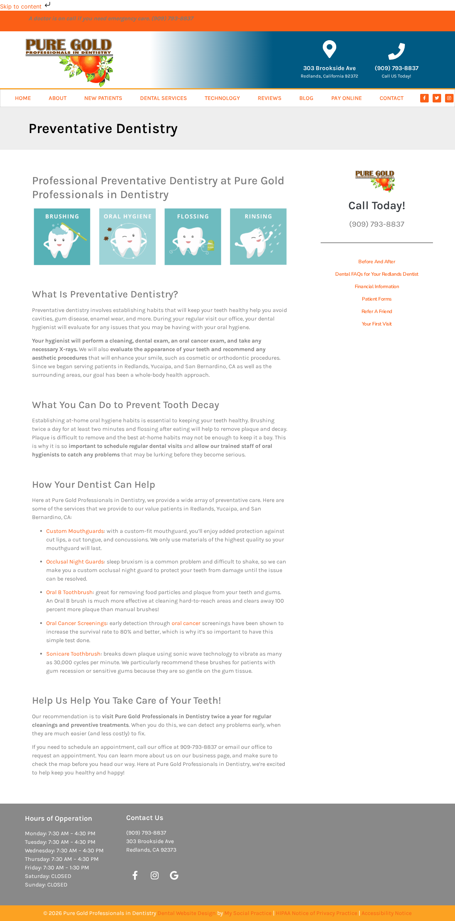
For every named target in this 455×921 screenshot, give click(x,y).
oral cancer (186, 623)
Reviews (270, 98)
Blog (306, 98)
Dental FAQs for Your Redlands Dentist (376, 274)
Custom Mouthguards (75, 531)
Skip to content (21, 6)
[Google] (174, 875)
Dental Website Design (186, 913)
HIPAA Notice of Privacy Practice (316, 913)
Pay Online (346, 98)
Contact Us (145, 818)
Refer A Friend (377, 311)
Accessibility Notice (387, 913)
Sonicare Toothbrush (73, 653)
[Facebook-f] (424, 98)
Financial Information (377, 286)
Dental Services (163, 98)
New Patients (103, 98)
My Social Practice (248, 913)
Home (23, 98)
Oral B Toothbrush (69, 592)
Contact (391, 98)
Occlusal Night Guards (75, 561)
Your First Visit (377, 324)
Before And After (376, 261)
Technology (222, 98)
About (57, 98)
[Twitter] (437, 98)
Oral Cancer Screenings (76, 623)
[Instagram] (449, 98)
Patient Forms (377, 299)
